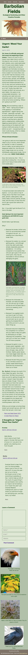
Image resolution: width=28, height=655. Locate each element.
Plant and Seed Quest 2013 (12, 413)
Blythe (5, 456)
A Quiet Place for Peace (11, 416)
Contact (9, 1)
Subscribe (15, 1)
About (5, 1)
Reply (5, 450)
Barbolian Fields (14, 9)
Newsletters (21, 1)
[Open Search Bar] (26, 38)
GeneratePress (23, 653)
